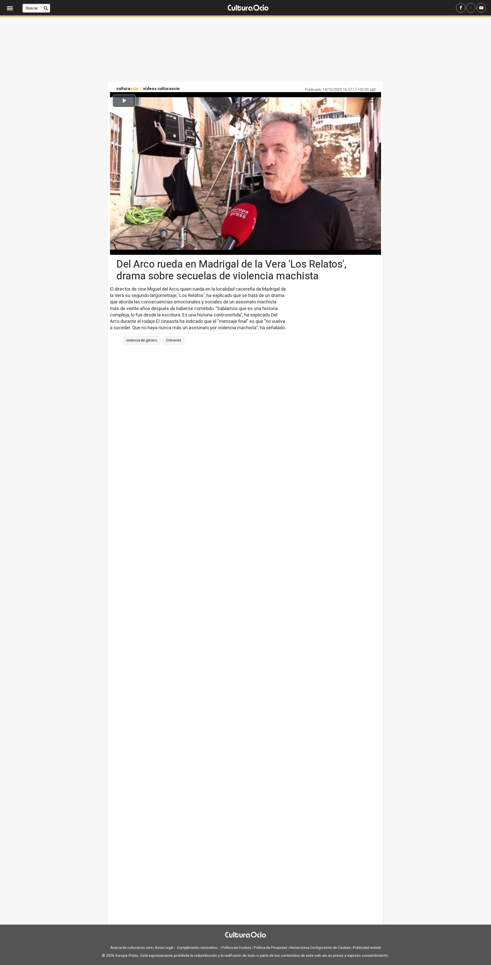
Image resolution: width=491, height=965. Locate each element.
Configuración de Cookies (330, 947)
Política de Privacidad (270, 947)
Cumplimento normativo (197, 947)
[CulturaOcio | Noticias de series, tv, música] (248, 8)
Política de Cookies (236, 947)
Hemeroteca (299, 947)
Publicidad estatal (367, 947)
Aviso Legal (164, 947)
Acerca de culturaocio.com (131, 947)
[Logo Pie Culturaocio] (245, 935)
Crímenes (173, 340)
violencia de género (141, 340)
